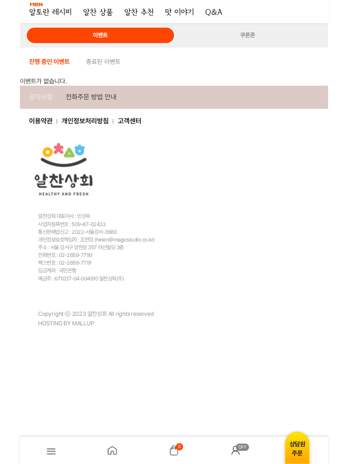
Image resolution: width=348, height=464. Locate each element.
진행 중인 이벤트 (49, 61)
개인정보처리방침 (85, 121)
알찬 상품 (98, 12)
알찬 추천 (139, 12)
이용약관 (41, 121)
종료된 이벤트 (103, 61)
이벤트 (100, 35)
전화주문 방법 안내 (91, 97)
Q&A (213, 12)
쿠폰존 (247, 35)
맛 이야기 (179, 12)
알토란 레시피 (50, 12)
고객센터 (129, 121)
